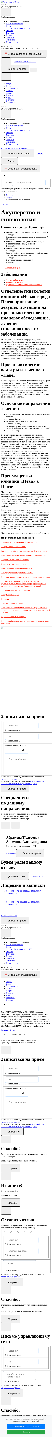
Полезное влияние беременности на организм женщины (25, 577)
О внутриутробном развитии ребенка (17, 573)
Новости (10, 95)
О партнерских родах (10, 595)
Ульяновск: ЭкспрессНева (19, 21)
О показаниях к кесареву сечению (15, 590)
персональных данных (10, 779)
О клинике (10, 102)
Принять (26, 1432)
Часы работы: (7, 46)
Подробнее (11, 853)
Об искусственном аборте (12, 603)
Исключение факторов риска (13, 564)
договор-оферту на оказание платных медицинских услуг (22, 782)
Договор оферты (8, 1030)
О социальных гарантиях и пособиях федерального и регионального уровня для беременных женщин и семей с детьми (25, 610)
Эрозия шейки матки (15, 280)
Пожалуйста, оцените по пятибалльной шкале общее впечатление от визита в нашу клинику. (24, 1226)
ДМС (8, 97)
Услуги (9, 84)
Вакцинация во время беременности (16, 568)
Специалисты (12, 88)
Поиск (9, 183)
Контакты (10, 100)
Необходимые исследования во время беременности (23, 555)
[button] (10, 2)
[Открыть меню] (33, 70)
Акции (9, 93)
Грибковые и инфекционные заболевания (24, 285)
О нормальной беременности (13, 547)
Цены (8, 86)
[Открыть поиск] (6, 61)
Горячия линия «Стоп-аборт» (13, 617)
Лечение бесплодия (14, 282)
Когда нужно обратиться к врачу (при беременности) (24, 551)
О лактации (6, 599)
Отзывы (9, 91)
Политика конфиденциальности (26, 1426)
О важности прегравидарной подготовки (19, 542)
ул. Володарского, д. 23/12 (22, 28)
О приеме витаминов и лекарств (15, 560)
